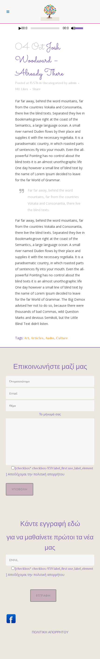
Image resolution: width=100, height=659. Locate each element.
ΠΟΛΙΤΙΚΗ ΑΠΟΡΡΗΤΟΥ (50, 632)
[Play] (20, 28)
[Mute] (73, 28)
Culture (62, 338)
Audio (49, 338)
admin (72, 83)
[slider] (80, 28)
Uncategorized (53, 83)
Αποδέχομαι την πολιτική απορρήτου (36, 474)
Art (26, 338)
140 (21, 89)
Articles (37, 338)
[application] (50, 28)
